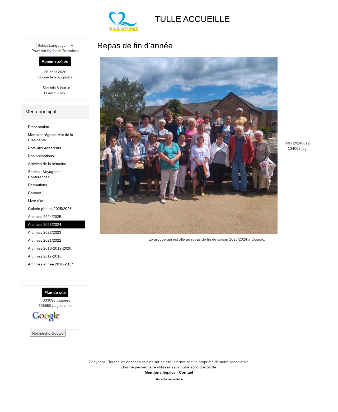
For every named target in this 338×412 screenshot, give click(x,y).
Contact (34, 193)
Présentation (38, 127)
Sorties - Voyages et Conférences (45, 174)
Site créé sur (169, 379)
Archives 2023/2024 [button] (44, 224)
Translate (70, 51)
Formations (37, 185)
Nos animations (41, 156)
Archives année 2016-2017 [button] (50, 264)
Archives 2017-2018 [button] (45, 256)
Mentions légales (160, 372)
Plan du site (55, 292)
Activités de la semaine (47, 164)
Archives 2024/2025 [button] (44, 216)
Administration (55, 61)
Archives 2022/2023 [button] (44, 232)
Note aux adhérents (44, 148)
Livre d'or (36, 201)
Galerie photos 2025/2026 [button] (50, 209)
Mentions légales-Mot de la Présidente (50, 137)
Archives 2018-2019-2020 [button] (49, 248)
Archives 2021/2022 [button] (44, 240)
